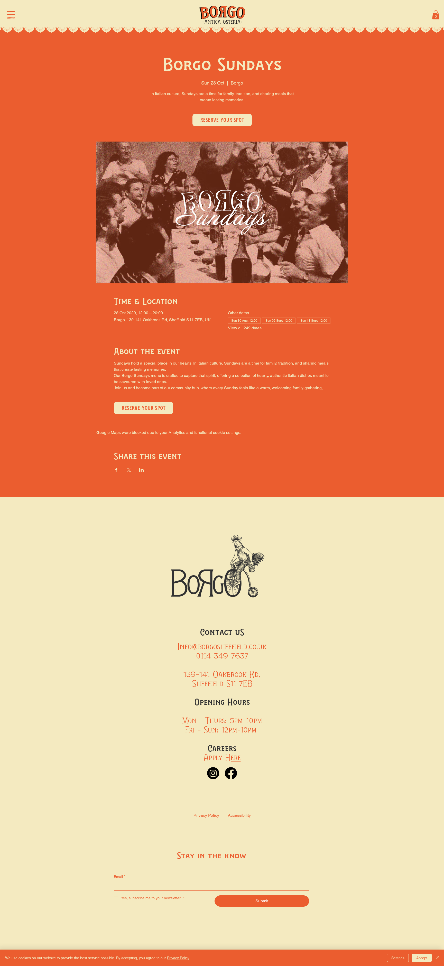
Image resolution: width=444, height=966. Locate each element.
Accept (421, 957)
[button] (436, 14)
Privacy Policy (206, 815)
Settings (397, 957)
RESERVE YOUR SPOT (222, 119)
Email (119, 877)
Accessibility (239, 815)
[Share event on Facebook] (116, 470)
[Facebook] (231, 773)
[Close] (438, 958)
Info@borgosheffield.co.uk (222, 646)
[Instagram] (213, 773)
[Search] (382, 14)
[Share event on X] (128, 470)
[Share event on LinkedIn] (141, 470)
